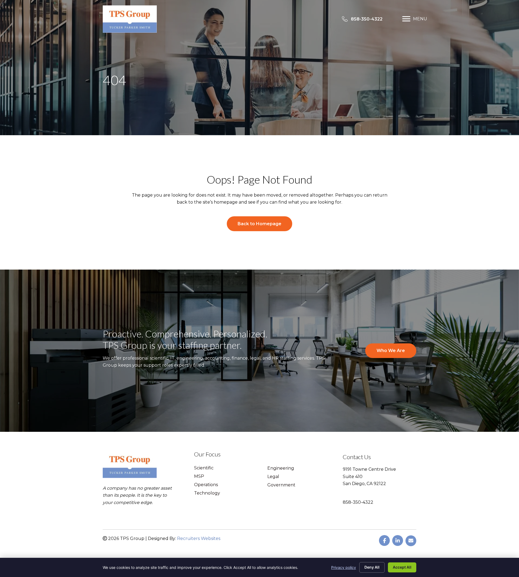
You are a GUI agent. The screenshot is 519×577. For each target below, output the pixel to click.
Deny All (372, 567)
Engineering (280, 468)
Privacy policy (343, 567)
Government (281, 485)
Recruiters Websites (198, 538)
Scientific (204, 468)
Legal (273, 477)
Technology (207, 493)
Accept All (402, 567)
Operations (206, 485)
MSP (199, 476)
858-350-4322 (358, 502)
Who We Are (391, 350)
